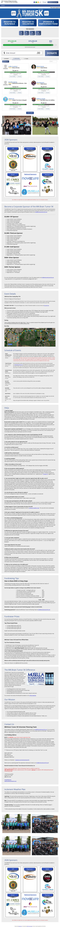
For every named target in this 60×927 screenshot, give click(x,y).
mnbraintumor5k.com (18, 364)
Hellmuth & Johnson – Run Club (17, 84)
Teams (26, 58)
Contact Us (45, 474)
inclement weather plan (34, 508)
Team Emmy (43, 67)
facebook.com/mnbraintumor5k (22, 760)
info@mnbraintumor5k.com (41, 212)
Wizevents (20, 926)
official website (32, 695)
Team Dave (43, 83)
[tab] (6, 59)
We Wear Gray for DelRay (47, 100)
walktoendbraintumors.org (10, 781)
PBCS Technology (29, 926)
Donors (7, 58)
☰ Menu (3, 5)
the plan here (46, 305)
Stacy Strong (15, 67)
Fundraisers (16, 58)
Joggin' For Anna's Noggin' (19, 100)
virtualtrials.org (7, 779)
